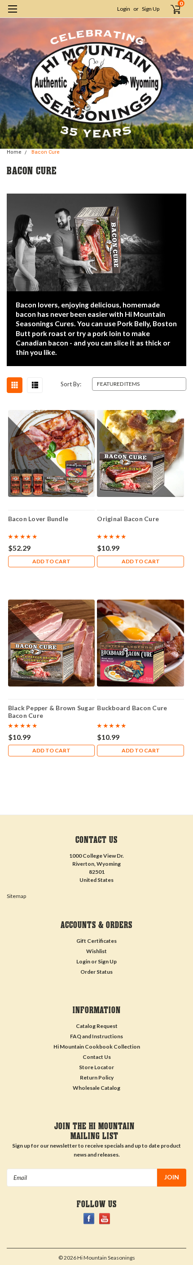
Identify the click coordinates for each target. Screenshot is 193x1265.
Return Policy (97, 1077)
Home (14, 152)
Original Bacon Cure (128, 518)
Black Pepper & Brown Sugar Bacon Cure (51, 711)
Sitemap (16, 896)
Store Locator (96, 1067)
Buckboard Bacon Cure (132, 708)
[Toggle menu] (12, 14)
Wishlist (96, 951)
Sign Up (150, 8)
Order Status (96, 971)
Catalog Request (97, 1026)
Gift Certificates (96, 940)
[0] (171, 9)
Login (123, 8)
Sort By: (71, 384)
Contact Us (97, 1056)
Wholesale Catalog (96, 1087)
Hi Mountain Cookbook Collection (96, 1046)
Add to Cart (51, 561)
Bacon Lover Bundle (38, 518)
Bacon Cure (45, 152)
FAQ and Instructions (96, 1036)
